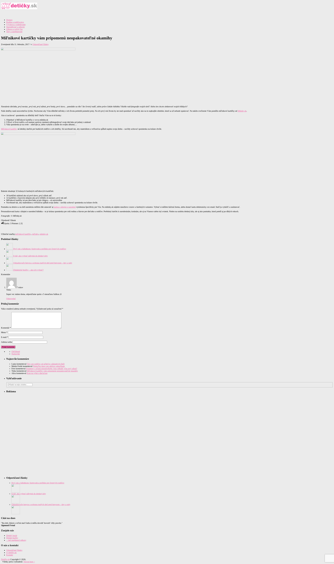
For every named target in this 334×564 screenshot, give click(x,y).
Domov (9, 20)
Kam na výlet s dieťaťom (37, 373)
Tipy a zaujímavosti (14, 31)
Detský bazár (11, 535)
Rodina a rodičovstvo (15, 22)
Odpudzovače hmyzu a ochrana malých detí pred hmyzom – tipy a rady (40, 504)
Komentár (6, 328)
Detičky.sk (167, 7)
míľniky (35, 234)
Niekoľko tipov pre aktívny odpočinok (49, 366)
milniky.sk (44, 234)
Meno (4, 332)
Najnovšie (15, 354)
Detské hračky (12, 538)
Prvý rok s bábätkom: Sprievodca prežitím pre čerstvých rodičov (37, 483)
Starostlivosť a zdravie (15, 27)
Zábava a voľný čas (14, 29)
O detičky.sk (11, 552)
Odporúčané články (40, 44)
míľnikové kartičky (23, 234)
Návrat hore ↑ (29, 562)
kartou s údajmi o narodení (65, 207)
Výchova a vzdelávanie (16, 24)
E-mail (4, 337)
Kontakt (9, 555)
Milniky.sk (242, 111)
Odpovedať (11, 299)
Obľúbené (15, 351)
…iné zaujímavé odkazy (16, 540)
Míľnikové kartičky (9, 129)
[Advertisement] (302, 20)
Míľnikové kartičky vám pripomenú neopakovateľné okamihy (52, 371)
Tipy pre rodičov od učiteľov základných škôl (45, 364)
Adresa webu (6, 342)
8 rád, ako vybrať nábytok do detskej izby (28, 494)
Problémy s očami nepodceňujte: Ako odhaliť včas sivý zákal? (51, 368)
